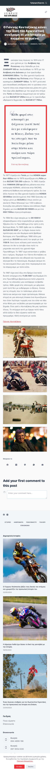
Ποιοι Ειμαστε (31, 522)
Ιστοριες (8, 522)
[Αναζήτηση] (46, 3)
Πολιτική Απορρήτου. (25, 761)
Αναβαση (33, 44)
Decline (30, 767)
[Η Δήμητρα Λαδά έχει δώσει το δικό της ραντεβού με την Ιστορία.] (25, 618)
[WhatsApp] (33, 465)
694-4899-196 (17, 741)
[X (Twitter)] (16, 465)
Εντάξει (19, 767)
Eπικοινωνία (8, 724)
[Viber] (25, 465)
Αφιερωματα (18, 522)
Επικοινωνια (25, 525)
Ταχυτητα (42, 44)
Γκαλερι (42, 522)
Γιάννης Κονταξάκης (20, 164)
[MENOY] (46, 12)
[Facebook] (7, 465)
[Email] (42, 465)
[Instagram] (7, 515)
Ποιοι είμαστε (9, 721)
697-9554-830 (17, 749)
